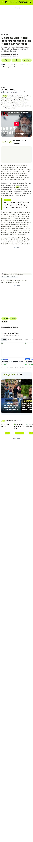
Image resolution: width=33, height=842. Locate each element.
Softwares (10, 339)
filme (17, 187)
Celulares (26, 339)
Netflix (5, 96)
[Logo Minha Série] (25, 1)
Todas (4, 339)
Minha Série (5, 35)
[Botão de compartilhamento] (6, 60)
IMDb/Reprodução (7, 89)
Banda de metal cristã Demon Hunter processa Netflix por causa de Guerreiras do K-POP (16, 204)
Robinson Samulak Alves (9, 54)
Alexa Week (18, 339)
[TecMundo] (6, 2)
